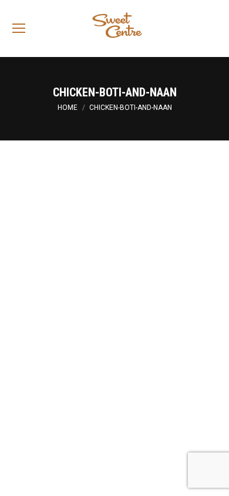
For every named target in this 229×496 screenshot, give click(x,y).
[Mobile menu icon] (19, 28)
